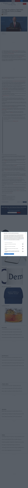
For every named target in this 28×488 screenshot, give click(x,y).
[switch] (22, 244)
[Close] (25, 233)
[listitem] (14, 242)
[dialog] (14, 244)
